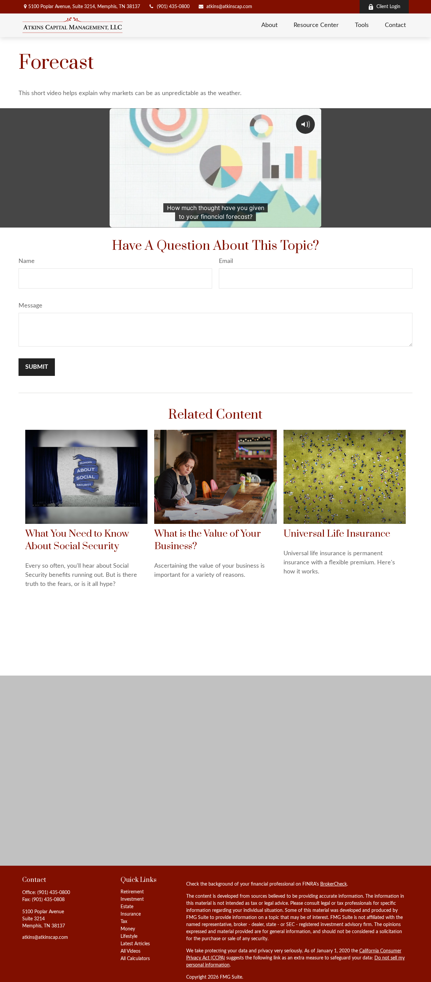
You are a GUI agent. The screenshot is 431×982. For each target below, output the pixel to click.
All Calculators (135, 958)
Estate (127, 906)
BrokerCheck (333, 884)
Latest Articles (135, 944)
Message (30, 306)
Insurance (131, 914)
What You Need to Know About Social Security (77, 540)
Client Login (388, 6)
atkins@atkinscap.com (229, 6)
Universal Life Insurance (337, 534)
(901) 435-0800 (173, 6)
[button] (269, 25)
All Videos (130, 951)
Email (226, 261)
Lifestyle (129, 936)
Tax (124, 921)
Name (27, 261)
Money (128, 929)
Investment (132, 899)
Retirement (132, 892)
